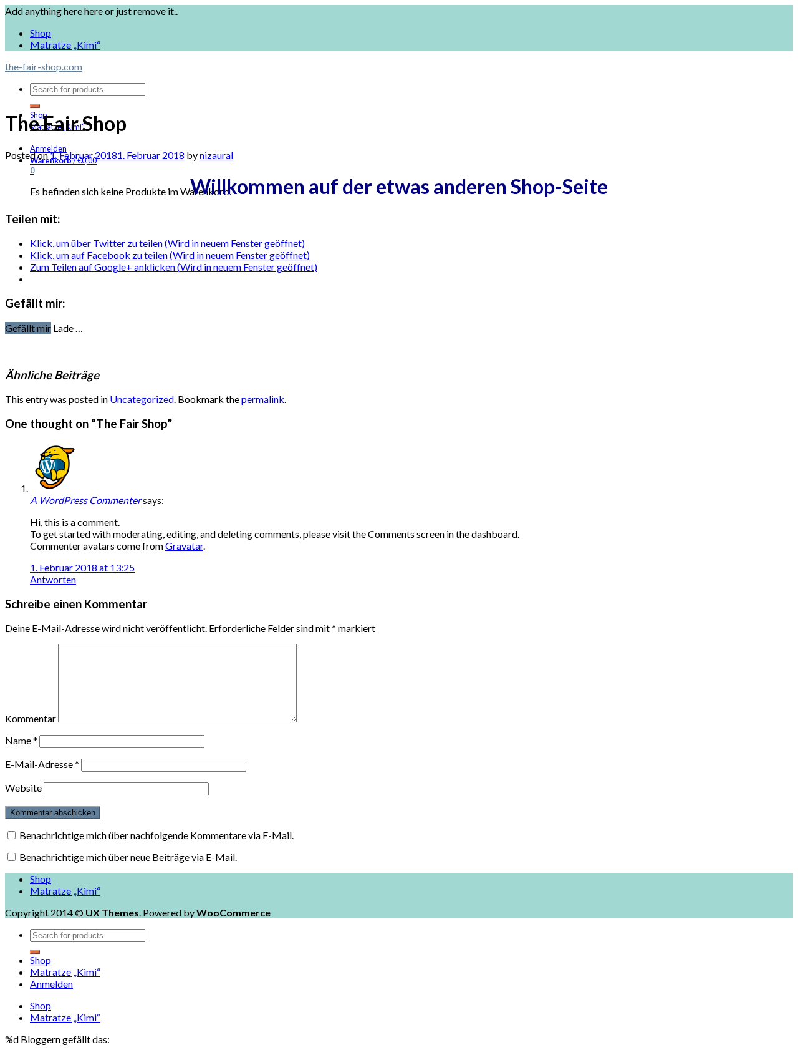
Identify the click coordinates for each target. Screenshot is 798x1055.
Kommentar (30, 718)
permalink (262, 399)
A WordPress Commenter (85, 500)
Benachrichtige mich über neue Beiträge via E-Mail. (128, 857)
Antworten (53, 579)
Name (21, 740)
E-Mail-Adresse (42, 764)
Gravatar (184, 546)
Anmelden (51, 983)
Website (23, 788)
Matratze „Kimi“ (65, 45)
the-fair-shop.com (43, 66)
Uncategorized (142, 399)
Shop (40, 33)
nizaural (216, 155)
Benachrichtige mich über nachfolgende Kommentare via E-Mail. (156, 835)
